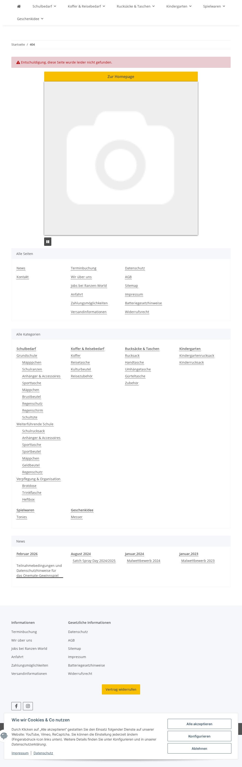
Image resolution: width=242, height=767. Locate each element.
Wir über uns (81, 277)
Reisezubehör (82, 376)
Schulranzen (32, 369)
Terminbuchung (83, 268)
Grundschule (27, 355)
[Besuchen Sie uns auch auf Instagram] (28, 706)
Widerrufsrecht (137, 312)
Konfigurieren (199, 736)
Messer (76, 517)
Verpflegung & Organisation (38, 479)
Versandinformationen (89, 312)
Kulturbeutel (81, 369)
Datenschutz (43, 753)
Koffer (76, 355)
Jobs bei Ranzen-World (89, 285)
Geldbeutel (31, 465)
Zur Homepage (121, 76)
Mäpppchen (31, 362)
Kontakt (23, 277)
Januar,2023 (188, 554)
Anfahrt (77, 294)
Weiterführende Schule (35, 424)
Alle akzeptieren (199, 724)
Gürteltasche (135, 376)
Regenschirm (32, 410)
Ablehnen (199, 748)
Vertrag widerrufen (121, 689)
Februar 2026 (27, 554)
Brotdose (29, 485)
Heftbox (28, 499)
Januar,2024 (134, 554)
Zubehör (131, 383)
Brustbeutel (31, 396)
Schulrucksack (33, 431)
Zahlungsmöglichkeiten (89, 303)
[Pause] (47, 241)
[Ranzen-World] (18, 6)
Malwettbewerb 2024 (143, 560)
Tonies (22, 517)
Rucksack (132, 355)
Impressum (20, 753)
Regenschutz (32, 403)
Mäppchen (30, 390)
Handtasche (134, 362)
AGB (128, 277)
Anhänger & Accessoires (41, 376)
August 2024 (81, 554)
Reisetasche (80, 362)
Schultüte (29, 417)
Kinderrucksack (191, 362)
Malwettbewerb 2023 (198, 560)
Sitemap (131, 285)
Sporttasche (31, 383)
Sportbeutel (31, 451)
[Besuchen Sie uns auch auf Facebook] (16, 706)
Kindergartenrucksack (196, 355)
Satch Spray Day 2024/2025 (94, 560)
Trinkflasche (31, 492)
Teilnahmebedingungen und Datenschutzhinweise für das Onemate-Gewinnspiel (39, 570)
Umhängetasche (138, 369)
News (21, 268)
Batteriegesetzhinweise (143, 303)
